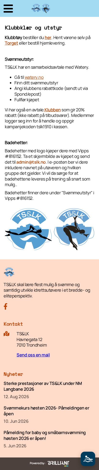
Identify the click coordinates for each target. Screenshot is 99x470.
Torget (11, 43)
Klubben (52, 110)
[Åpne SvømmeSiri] (88, 459)
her (48, 37)
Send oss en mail (33, 355)
